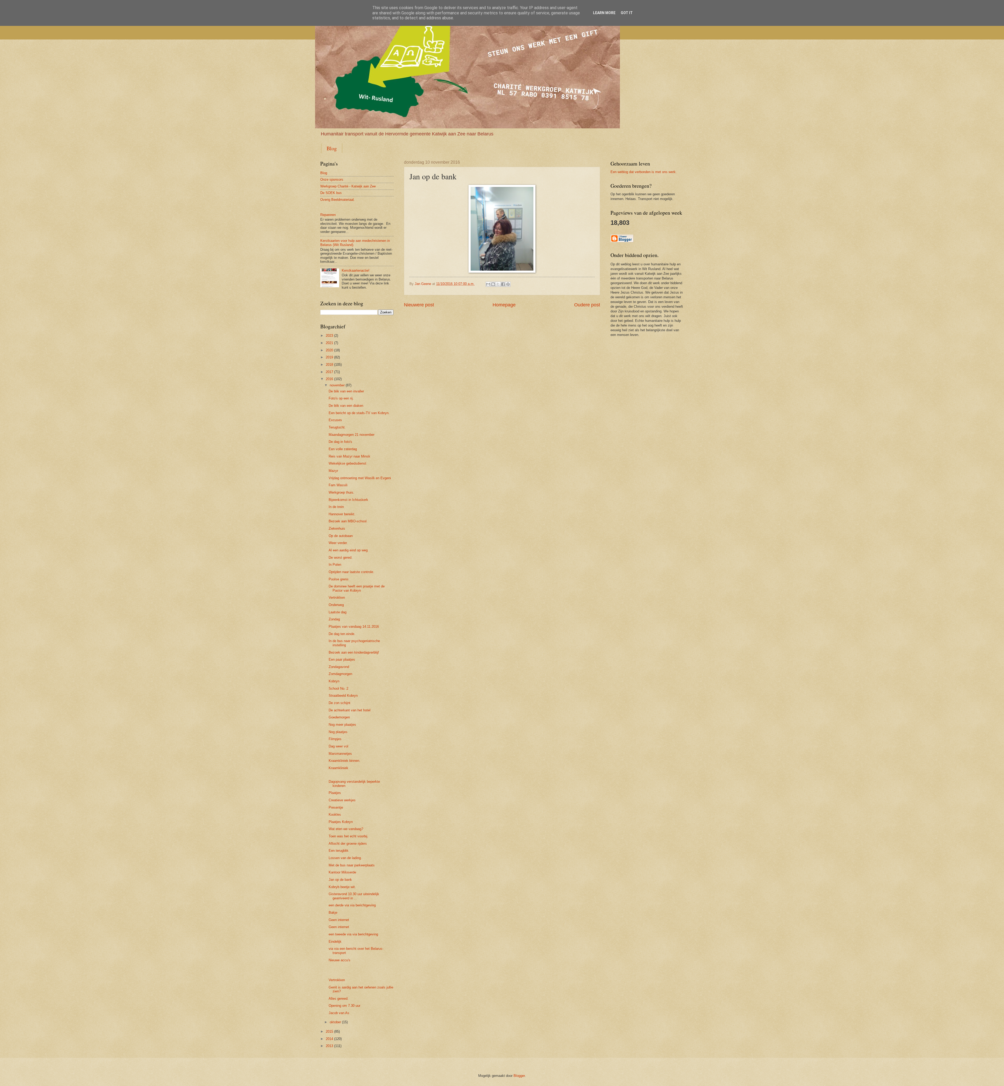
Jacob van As (339, 1013)
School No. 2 (338, 688)
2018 (329, 365)
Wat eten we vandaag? (346, 829)
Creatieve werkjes (342, 800)
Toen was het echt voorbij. (348, 836)
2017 (329, 372)
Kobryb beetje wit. (342, 887)
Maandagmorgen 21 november (351, 435)
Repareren (328, 215)
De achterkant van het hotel (349, 710)
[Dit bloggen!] (493, 284)
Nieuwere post (419, 304)
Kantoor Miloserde (342, 872)
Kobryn (334, 681)
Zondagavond (339, 667)
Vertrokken (337, 597)
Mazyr (333, 471)
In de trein (336, 507)
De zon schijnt (339, 703)
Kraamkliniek (338, 768)
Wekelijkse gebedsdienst (347, 463)
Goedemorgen (339, 717)
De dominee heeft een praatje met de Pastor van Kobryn (357, 588)
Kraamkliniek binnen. (344, 761)
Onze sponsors (331, 179)
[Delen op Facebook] (503, 284)
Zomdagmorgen (340, 674)
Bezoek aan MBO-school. (348, 521)
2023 (329, 336)
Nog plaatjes (338, 732)
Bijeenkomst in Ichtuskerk (348, 500)
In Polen (335, 565)
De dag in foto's (340, 442)
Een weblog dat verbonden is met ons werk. (644, 172)
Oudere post (587, 304)
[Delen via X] (498, 284)
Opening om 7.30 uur (344, 1006)
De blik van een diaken (346, 406)
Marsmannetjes (340, 754)
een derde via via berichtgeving (352, 905)
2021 (329, 343)
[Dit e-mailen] (488, 284)
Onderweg (336, 605)
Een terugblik (339, 851)
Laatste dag (337, 612)
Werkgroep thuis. (341, 492)
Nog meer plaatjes (342, 725)
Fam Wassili (338, 485)
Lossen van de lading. (345, 858)
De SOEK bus (331, 193)
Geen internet (339, 920)
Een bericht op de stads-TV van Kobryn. (359, 413)
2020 (329, 350)
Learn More (604, 13)
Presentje (336, 807)
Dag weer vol (338, 746)
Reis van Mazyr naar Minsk (349, 456)
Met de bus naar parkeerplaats (352, 865)
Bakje (333, 912)
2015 (329, 1031)
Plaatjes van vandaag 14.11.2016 (354, 626)
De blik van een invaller (346, 391)
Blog (332, 148)
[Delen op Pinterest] (508, 284)
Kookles (335, 814)
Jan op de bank (340, 880)
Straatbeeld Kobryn (343, 696)
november (337, 385)
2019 (329, 357)
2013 (329, 1046)
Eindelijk (335, 942)
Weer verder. (338, 543)
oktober (335, 1022)
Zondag (334, 619)
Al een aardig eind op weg (348, 550)
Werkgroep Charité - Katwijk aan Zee (348, 186)
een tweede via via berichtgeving (353, 934)
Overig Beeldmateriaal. (337, 200)
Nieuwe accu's (339, 960)
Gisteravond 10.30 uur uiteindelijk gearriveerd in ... (354, 896)
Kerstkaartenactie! (355, 270)
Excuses (335, 420)
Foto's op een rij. (341, 398)
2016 (329, 379)
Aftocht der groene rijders (348, 843)
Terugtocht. (337, 427)
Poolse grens (339, 579)
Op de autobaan (341, 536)
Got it (627, 13)
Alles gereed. (339, 999)
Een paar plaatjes (342, 659)
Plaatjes (335, 793)
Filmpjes (335, 739)
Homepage (504, 304)
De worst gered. (340, 557)
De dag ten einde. (342, 634)
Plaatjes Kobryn (341, 822)
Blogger (519, 1076)
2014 (329, 1039)
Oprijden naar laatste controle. (351, 572)
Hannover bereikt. (342, 514)
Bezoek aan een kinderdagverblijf (354, 652)
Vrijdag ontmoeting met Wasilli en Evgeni (360, 478)
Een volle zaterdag (343, 449)
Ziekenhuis (337, 528)
